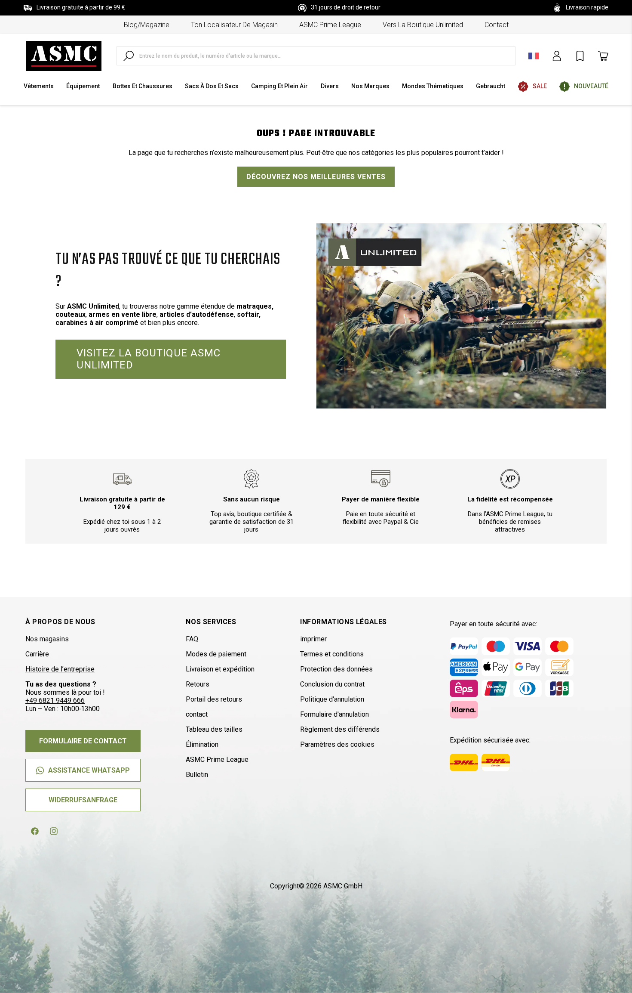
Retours (197, 684)
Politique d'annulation (332, 699)
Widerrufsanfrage (83, 800)
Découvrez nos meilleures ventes (316, 177)
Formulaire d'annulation (334, 714)
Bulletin (197, 774)
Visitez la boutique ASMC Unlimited (149, 359)
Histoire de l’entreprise (60, 669)
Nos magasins (47, 639)
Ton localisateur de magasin (234, 25)
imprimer (313, 639)
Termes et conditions (332, 654)
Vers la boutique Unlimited (423, 25)
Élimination (202, 744)
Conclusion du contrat (332, 684)
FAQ (192, 639)
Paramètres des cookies (337, 744)
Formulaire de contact (83, 741)
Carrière (37, 654)
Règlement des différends (340, 729)
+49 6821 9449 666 (55, 700)
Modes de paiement (216, 654)
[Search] (129, 55)
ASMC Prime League (330, 25)
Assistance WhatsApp (89, 770)
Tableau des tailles (214, 729)
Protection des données (336, 669)
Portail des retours (214, 699)
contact (497, 25)
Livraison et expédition (220, 669)
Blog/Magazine (146, 25)
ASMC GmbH (342, 886)
